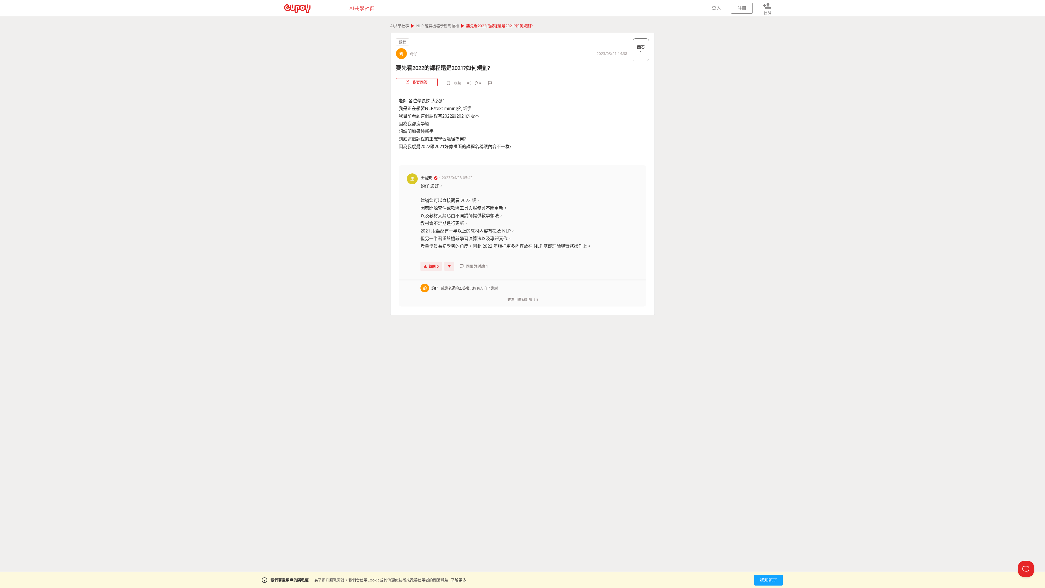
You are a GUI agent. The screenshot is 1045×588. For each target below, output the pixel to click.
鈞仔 (413, 53)
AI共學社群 (399, 25)
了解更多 (458, 580)
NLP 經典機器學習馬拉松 (437, 25)
